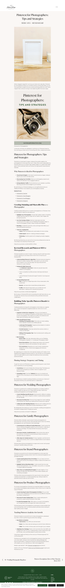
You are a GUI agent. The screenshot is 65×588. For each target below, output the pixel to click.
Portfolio (52, 579)
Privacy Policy (39, 581)
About (52, 577)
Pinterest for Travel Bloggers (23, 196)
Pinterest (24, 23)
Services (52, 578)
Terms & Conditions (31, 581)
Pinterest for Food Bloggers (23, 198)
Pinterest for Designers (22, 200)
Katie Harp (40, 23)
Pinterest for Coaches (22, 193)
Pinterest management (33, 545)
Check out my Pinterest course (35, 547)
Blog (52, 581)
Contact (24, 581)
